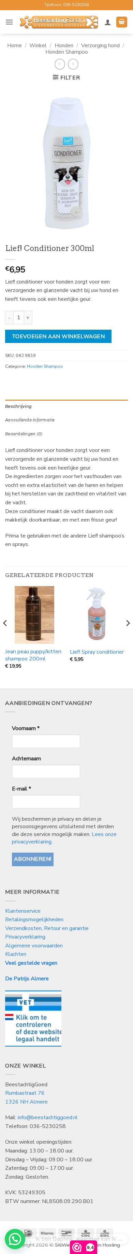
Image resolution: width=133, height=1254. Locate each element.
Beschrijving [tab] (18, 406)
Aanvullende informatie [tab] (30, 419)
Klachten (15, 954)
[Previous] (5, 636)
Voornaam (26, 728)
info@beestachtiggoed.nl (48, 1117)
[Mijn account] (107, 22)
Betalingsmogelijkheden (34, 919)
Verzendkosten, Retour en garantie (47, 928)
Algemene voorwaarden (34, 945)
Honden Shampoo (66, 52)
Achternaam (26, 758)
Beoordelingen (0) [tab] (23, 433)
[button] (9, 22)
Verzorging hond (100, 45)
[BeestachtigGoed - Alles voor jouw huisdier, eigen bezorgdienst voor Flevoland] (58, 22)
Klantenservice (23, 911)
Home (14, 45)
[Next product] (60, 64)
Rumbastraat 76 (25, 1093)
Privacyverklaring (25, 937)
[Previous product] (73, 64)
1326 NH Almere (26, 1102)
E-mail (21, 789)
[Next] (127, 636)
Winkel (38, 45)
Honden (64, 45)
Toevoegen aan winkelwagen (58, 336)
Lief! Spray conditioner (97, 652)
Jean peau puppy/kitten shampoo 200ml (33, 655)
